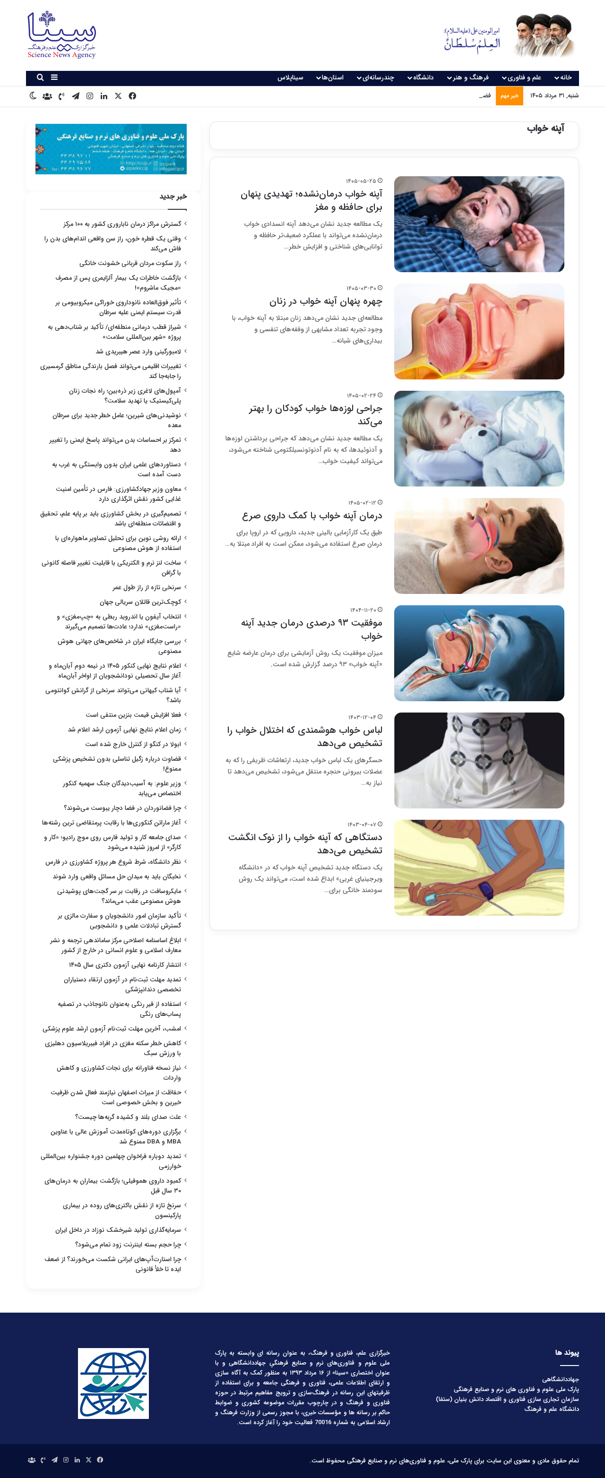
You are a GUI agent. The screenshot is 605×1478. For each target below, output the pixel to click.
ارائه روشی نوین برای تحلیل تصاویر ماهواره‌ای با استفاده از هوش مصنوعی (118, 543)
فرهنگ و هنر (471, 77)
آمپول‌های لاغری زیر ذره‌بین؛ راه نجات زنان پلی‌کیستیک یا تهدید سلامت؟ (125, 396)
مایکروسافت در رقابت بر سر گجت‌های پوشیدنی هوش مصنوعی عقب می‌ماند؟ (119, 896)
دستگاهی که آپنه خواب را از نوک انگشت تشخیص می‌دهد (305, 844)
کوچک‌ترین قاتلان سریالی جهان (140, 602)
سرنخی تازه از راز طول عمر (147, 588)
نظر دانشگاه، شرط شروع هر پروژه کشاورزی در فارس (113, 862)
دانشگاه (423, 77)
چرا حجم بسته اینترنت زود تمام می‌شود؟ (128, 1245)
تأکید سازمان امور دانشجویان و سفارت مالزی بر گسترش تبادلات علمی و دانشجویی (119, 921)
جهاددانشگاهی (560, 1379)
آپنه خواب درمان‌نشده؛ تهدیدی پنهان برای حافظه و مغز (311, 201)
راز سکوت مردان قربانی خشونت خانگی (130, 263)
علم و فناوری (524, 77)
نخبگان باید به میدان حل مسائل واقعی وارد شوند (116, 877)
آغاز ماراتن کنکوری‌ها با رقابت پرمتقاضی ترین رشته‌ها (111, 823)
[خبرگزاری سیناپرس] (502, 35)
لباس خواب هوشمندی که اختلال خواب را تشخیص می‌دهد (304, 737)
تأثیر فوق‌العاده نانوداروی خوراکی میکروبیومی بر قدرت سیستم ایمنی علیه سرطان (118, 308)
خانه (566, 77)
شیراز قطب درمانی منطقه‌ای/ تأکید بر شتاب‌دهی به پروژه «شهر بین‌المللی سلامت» (114, 332)
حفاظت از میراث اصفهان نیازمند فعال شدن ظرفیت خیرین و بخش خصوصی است (116, 1098)
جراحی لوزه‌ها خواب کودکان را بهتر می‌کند (315, 415)
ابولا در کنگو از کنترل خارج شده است (133, 744)
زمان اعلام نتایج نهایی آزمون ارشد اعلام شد (124, 730)
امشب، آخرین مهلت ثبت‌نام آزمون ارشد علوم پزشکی (112, 1029)
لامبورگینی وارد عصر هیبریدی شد (138, 352)
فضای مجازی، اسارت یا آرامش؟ (451, 96)
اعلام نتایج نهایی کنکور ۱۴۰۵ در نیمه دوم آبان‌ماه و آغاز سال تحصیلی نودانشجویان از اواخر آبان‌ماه (115, 671)
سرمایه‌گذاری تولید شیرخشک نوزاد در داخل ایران (118, 1230)
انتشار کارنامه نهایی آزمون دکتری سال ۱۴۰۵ (124, 965)
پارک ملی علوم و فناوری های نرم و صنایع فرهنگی (516, 1389)
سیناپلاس (290, 77)
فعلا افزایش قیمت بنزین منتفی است (133, 715)
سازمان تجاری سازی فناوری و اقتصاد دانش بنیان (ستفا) (507, 1399)
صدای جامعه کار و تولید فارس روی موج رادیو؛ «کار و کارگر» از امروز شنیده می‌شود (112, 842)
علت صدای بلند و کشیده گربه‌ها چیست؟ (128, 1117)
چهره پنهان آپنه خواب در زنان (325, 301)
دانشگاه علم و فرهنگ (551, 1409)
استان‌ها (333, 77)
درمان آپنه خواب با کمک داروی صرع (312, 515)
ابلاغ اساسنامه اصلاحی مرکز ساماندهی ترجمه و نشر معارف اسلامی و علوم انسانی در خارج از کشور (116, 945)
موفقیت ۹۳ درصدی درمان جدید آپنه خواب (311, 630)
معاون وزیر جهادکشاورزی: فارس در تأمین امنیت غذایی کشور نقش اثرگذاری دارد (118, 494)
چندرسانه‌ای (378, 77)
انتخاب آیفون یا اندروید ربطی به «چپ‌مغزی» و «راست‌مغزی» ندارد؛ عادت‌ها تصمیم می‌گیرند (119, 622)
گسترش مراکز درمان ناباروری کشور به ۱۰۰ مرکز (122, 224)
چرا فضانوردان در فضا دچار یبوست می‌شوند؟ (122, 808)
